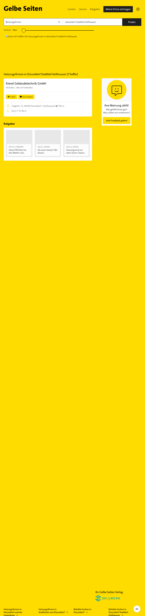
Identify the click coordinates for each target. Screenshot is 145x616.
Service (83, 9)
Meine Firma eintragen (118, 9)
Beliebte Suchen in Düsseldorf (82, 611)
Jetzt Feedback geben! (116, 120)
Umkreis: (10, 30)
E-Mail (12, 97)
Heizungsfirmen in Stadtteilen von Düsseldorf (52, 611)
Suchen (72, 9)
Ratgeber (95, 9)
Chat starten (27, 97)
